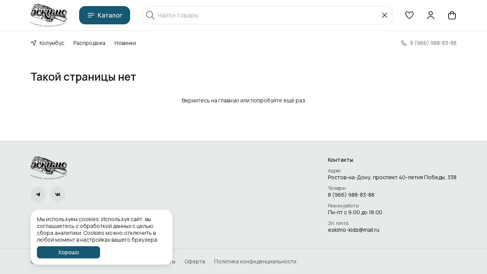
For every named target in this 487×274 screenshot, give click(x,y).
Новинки (125, 42)
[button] (409, 15)
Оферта (195, 261)
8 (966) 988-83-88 (351, 194)
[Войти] (430, 15)
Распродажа (89, 42)
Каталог (110, 15)
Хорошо (68, 252)
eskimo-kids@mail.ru (353, 229)
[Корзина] (452, 15)
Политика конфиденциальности (255, 261)
